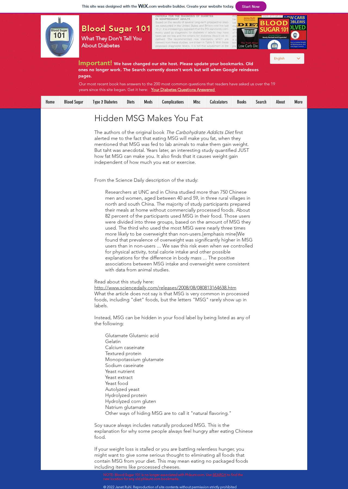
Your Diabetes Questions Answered (183, 89)
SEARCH (219, 475)
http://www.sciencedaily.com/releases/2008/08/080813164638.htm (165, 288)
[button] (130, 102)
